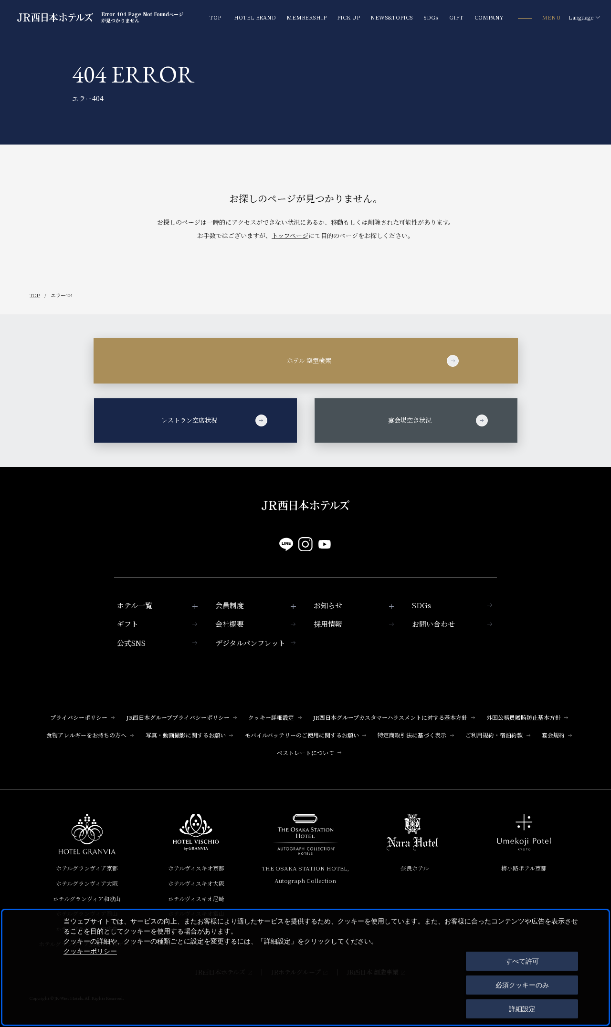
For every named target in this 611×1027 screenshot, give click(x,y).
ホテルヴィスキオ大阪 (196, 883)
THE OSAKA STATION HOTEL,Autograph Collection (305, 874)
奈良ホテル (414, 868)
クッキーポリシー (90, 951)
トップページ (290, 235)
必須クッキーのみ (522, 985)
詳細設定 (522, 1009)
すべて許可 (522, 961)
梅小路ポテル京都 (524, 868)
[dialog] (305, 967)
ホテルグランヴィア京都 (87, 868)
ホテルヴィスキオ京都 (196, 868)
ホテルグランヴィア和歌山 (87, 898)
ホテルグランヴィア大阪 (87, 883)
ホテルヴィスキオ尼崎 (196, 898)
